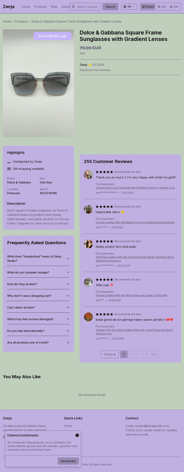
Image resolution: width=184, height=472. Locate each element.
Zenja (9, 6)
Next (153, 354)
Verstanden (68, 461)
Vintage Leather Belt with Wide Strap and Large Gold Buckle (131, 295)
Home (26, 6)
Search (110, 6)
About (65, 6)
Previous (110, 354)
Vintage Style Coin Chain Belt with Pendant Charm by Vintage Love (135, 187)
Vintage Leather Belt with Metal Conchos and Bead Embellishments (135, 222)
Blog (54, 6)
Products (40, 6)
